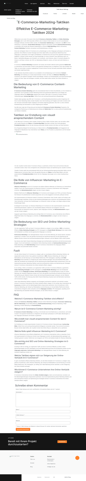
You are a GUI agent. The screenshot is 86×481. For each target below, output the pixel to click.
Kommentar (19, 392)
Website (18, 420)
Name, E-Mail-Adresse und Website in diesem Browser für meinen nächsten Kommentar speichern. (42, 426)
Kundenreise (17, 285)
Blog (49, 3)
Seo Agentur (34, 3)
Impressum (39, 477)
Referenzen (56, 3)
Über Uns (64, 3)
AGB (55, 477)
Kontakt (72, 3)
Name (18, 409)
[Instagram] (16, 478)
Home (26, 3)
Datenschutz (47, 477)
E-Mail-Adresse (20, 415)
